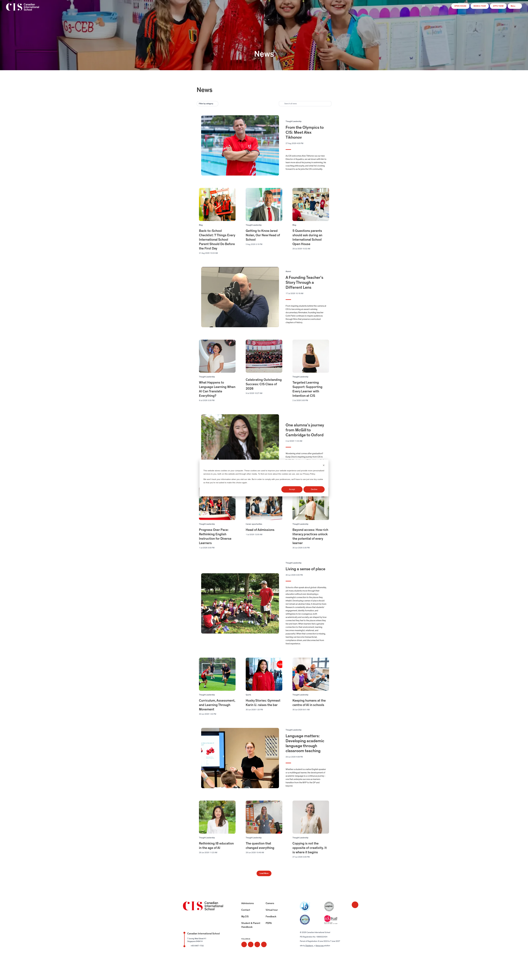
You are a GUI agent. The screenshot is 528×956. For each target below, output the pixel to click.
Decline (314, 489)
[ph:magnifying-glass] (411, 6)
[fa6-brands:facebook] (250, 944)
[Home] (22, 8)
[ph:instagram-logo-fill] (244, 944)
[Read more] (244, 944)
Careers (270, 903)
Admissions (247, 903)
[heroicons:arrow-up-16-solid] (355, 904)
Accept (292, 489)
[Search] (411, 6)
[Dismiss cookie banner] (324, 465)
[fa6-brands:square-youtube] (264, 944)
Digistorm (309, 946)
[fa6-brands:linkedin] (257, 944)
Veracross (320, 946)
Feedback (271, 916)
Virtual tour (272, 910)
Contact (245, 910)
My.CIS (245, 916)
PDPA (269, 923)
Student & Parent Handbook (250, 925)
